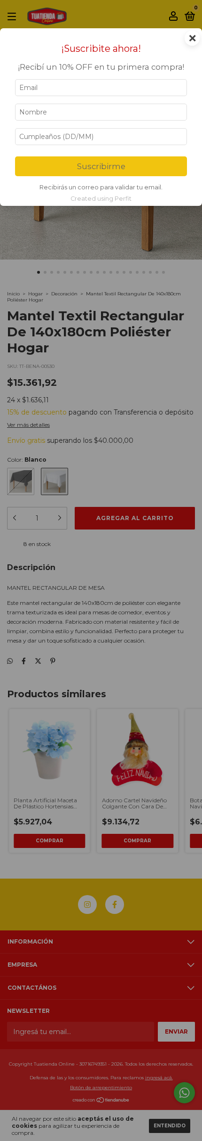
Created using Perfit (101, 198)
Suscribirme (101, 166)
